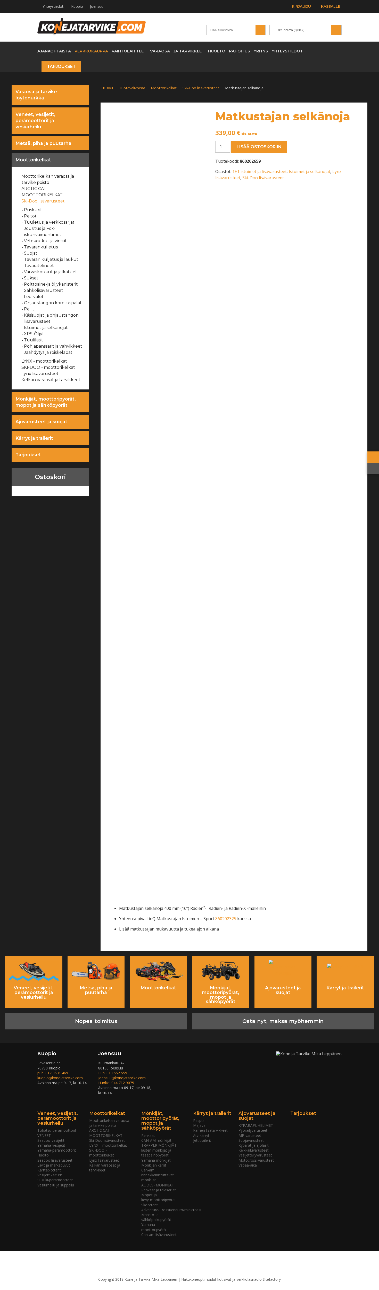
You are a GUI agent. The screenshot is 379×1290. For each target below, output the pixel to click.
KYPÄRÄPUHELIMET (255, 1125)
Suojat (30, 253)
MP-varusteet (249, 1135)
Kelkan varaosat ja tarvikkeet (51, 379)
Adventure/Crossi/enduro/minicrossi (171, 1209)
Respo (198, 1120)
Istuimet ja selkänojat (46, 327)
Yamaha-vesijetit (51, 1145)
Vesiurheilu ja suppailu (55, 1185)
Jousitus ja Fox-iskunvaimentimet (42, 231)
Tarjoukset (61, 66)
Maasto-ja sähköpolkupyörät (156, 1217)
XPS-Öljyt (34, 333)
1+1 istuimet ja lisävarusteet (259, 171)
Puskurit (33, 209)
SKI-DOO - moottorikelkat (48, 367)
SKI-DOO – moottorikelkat (101, 1153)
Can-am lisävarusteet (159, 1234)
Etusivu (107, 87)
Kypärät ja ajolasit (253, 1145)
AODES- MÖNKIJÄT (157, 1185)
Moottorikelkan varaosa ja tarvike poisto (48, 179)
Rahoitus (239, 51)
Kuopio (77, 6)
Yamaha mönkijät (156, 1160)
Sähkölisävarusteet (43, 290)
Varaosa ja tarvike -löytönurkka (37, 94)
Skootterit (149, 1204)
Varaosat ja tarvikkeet (177, 51)
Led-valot (34, 296)
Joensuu (96, 6)
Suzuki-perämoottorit (55, 1179)
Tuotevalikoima (132, 87)
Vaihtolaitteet (129, 51)
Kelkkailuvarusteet (253, 1150)
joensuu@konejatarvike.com (122, 1077)
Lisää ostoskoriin (259, 146)
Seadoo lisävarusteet (54, 1160)
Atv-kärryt (201, 1135)
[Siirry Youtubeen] (319, 51)
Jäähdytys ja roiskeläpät (48, 352)
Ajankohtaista (54, 51)
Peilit (29, 309)
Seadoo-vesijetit (50, 1140)
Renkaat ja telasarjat (158, 1189)
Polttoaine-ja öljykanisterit (51, 284)
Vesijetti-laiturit (49, 1174)
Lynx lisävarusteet (40, 373)
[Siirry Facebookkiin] (328, 51)
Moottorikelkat (33, 159)
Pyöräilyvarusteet (252, 1130)
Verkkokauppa (91, 51)
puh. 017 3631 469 (52, 1072)
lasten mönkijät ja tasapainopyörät (156, 1153)
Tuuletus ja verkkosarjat (49, 222)
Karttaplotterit (49, 1170)
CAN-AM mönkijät (156, 1140)
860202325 (226, 918)
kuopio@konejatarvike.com (60, 1077)
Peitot (30, 216)
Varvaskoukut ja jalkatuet (50, 271)
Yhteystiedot (287, 51)
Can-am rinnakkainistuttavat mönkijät (157, 1175)
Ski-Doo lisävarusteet (43, 201)
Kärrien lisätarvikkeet (210, 1130)
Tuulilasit (33, 340)
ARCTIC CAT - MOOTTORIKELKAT (42, 191)
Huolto (216, 51)
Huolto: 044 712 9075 (116, 1082)
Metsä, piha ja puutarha (43, 143)
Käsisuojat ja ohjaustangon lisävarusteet (51, 318)
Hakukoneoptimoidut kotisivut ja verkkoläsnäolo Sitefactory (231, 1279)
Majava (199, 1125)
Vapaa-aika (247, 1165)
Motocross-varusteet (256, 1160)
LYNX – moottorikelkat (108, 1145)
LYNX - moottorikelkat (44, 361)
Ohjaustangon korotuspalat (53, 302)
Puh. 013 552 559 (112, 1072)
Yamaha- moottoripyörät (154, 1227)
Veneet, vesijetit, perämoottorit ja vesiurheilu (35, 120)
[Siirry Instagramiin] (338, 51)
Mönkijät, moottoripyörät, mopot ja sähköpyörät (45, 402)
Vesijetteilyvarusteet (255, 1155)
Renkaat (148, 1135)
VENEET (44, 1135)
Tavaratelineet (39, 265)
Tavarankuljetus (41, 247)
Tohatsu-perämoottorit (56, 1130)
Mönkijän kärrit (153, 1165)
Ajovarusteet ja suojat (41, 421)
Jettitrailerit (202, 1140)
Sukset (31, 278)
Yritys (261, 51)
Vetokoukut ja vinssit (45, 240)
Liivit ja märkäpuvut (53, 1165)
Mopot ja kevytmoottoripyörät (158, 1197)
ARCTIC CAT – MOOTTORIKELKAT (105, 1133)
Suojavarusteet (251, 1140)
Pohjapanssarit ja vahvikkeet (53, 346)
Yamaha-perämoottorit (56, 1150)
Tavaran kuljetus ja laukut (51, 259)
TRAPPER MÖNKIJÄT (159, 1145)
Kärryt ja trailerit (34, 438)
